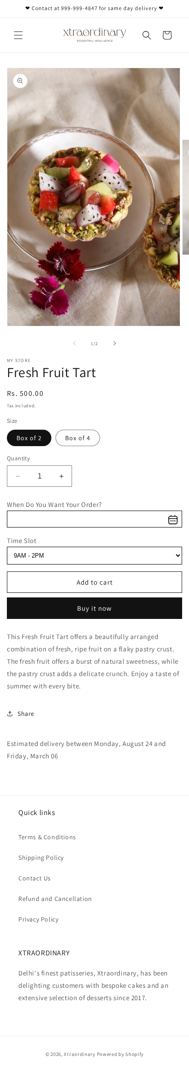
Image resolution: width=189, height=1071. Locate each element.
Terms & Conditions (47, 837)
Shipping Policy (41, 857)
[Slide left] (74, 343)
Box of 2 (29, 438)
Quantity (18, 458)
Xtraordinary (80, 1054)
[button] (18, 35)
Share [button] (25, 713)
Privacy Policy (38, 919)
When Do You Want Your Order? (54, 504)
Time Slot (21, 540)
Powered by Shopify (120, 1054)
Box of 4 (77, 438)
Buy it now (94, 608)
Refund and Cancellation (55, 899)
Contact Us (34, 878)
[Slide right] (115, 343)
